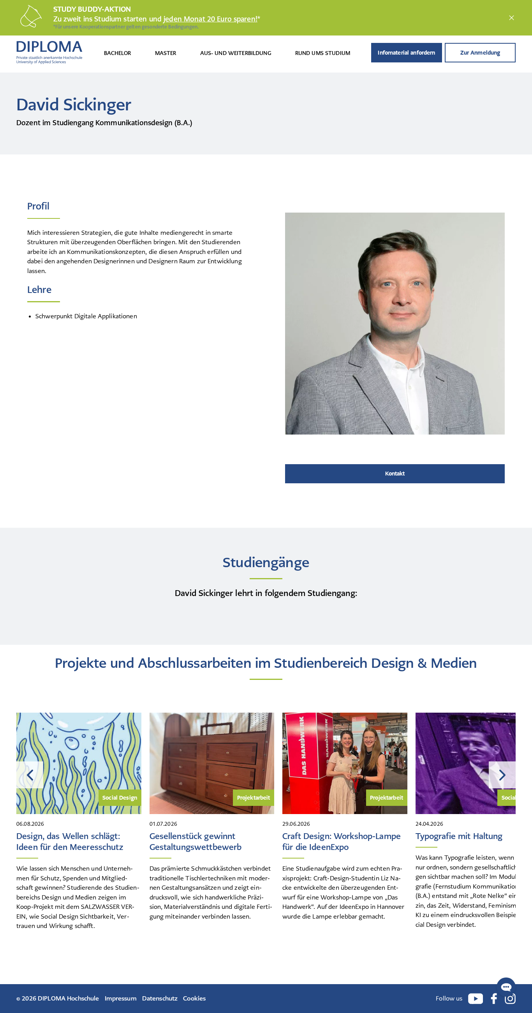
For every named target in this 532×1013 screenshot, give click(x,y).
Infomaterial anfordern (406, 53)
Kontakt (395, 473)
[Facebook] (493, 998)
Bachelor (117, 53)
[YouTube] (475, 998)
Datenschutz (160, 998)
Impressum (121, 998)
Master (165, 53)
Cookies (194, 998)
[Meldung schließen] (511, 18)
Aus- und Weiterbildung (235, 53)
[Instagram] (510, 998)
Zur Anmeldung (480, 53)
